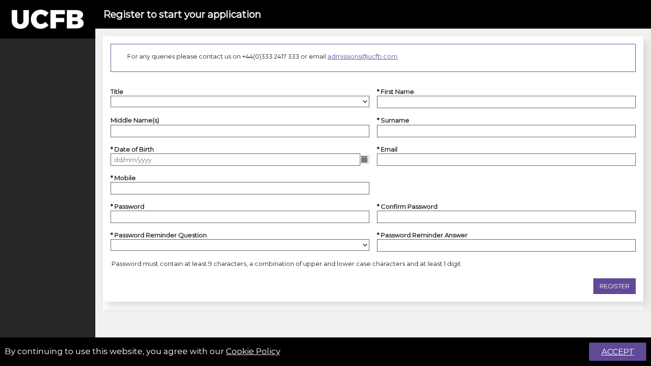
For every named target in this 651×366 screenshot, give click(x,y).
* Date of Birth (132, 149)
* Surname (393, 120)
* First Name (395, 91)
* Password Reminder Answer (422, 235)
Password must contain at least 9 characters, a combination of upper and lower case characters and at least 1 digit (286, 263)
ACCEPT (617, 351)
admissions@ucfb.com (362, 56)
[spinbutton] (240, 188)
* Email (387, 149)
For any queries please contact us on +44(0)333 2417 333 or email (262, 56)
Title (117, 91)
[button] (614, 286)
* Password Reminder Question (159, 235)
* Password (127, 206)
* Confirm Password (407, 206)
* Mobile (123, 178)
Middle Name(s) (135, 120)
